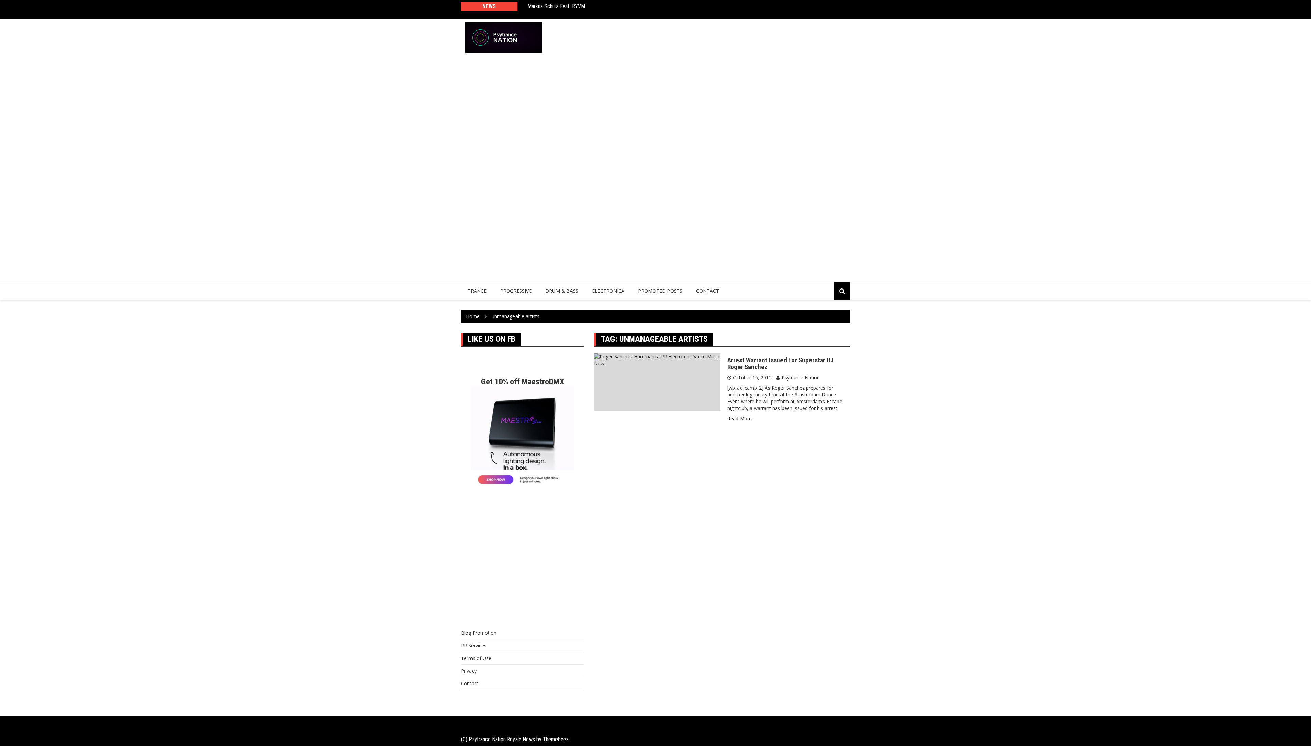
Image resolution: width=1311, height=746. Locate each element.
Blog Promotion (478, 633)
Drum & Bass (561, 290)
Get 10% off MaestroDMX (522, 381)
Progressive (516, 290)
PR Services (474, 645)
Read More (739, 418)
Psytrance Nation (800, 377)
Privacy (469, 670)
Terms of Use (476, 658)
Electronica (608, 290)
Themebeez (556, 739)
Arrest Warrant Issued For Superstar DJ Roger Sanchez (780, 363)
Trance (477, 290)
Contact (707, 290)
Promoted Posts (660, 290)
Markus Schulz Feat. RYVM (556, 6)
